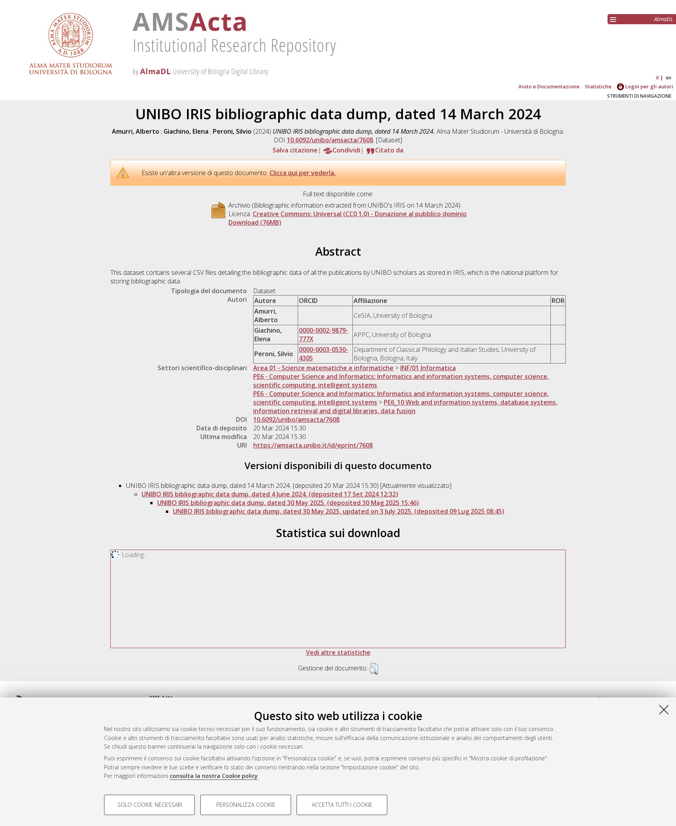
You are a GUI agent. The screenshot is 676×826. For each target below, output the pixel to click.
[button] (373, 669)
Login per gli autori (648, 86)
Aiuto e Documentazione (548, 86)
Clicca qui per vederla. (303, 172)
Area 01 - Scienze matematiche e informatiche (323, 368)
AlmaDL (663, 19)
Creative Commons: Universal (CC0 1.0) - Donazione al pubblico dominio (360, 214)
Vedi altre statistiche (338, 652)
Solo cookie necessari (149, 804)
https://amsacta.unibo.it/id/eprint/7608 (313, 445)
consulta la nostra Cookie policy (214, 775)
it (657, 77)
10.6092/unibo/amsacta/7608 (330, 140)
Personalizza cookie (245, 804)
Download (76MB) (254, 222)
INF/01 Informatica (428, 368)
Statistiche (598, 86)
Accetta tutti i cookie (342, 804)
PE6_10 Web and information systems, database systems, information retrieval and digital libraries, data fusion (405, 406)
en (668, 77)
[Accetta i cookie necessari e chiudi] (664, 709)
